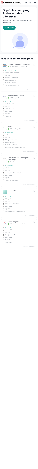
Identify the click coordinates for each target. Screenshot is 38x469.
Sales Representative (16, 95)
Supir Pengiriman (14, 222)
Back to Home (9, 28)
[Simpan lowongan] (34, 65)
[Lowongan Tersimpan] (26, 2)
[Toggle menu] (35, 2)
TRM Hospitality (14, 98)
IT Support (12, 191)
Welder (10, 126)
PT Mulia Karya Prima (16, 129)
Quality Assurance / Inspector (19, 64)
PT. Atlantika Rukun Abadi (17, 224)
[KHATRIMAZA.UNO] (11, 2)
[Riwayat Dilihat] (30, 2)
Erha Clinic (13, 162)
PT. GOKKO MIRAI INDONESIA (18, 67)
